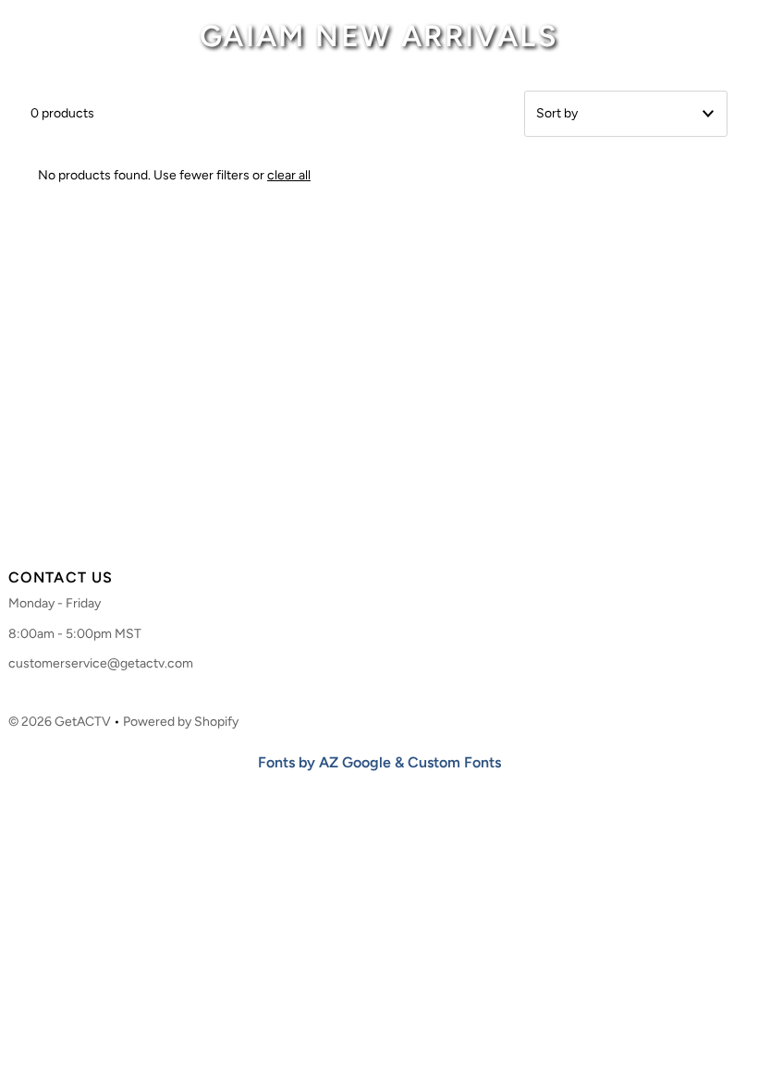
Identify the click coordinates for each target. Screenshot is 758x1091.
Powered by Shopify (180, 721)
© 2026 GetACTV (59, 721)
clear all (289, 175)
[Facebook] (342, 528)
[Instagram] (373, 528)
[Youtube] (410, 528)
